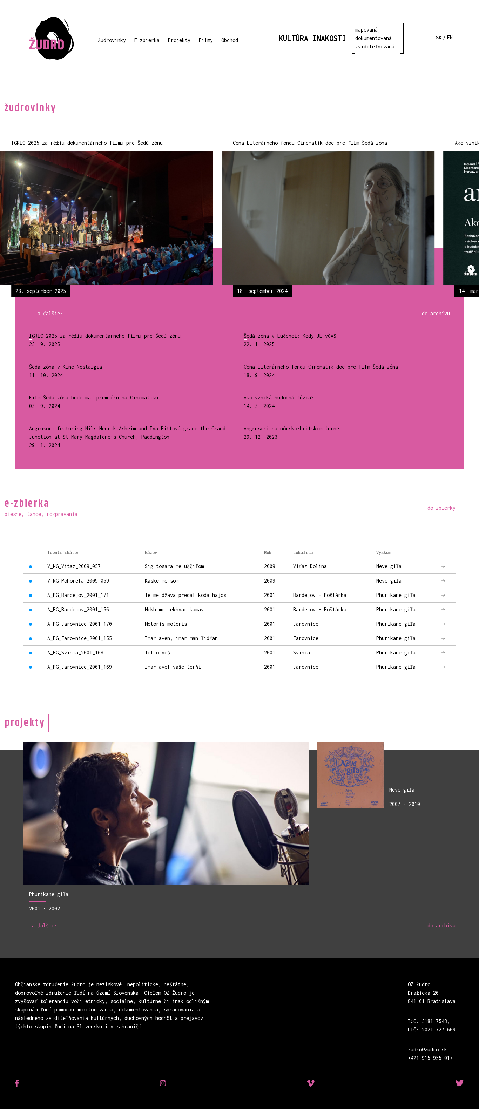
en (450, 37)
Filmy (206, 40)
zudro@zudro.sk (427, 1050)
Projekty (179, 40)
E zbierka (147, 40)
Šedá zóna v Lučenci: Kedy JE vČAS (290, 336)
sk (438, 37)
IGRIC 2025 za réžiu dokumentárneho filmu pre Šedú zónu (105, 336)
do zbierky (441, 508)
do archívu (436, 313)
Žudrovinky (112, 40)
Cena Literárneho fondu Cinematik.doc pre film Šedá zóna (321, 367)
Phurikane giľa (48, 894)
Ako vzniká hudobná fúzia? (279, 398)
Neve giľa (401, 790)
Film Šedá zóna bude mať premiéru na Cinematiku (93, 398)
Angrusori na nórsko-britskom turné (291, 428)
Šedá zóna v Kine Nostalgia (65, 367)
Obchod (229, 40)
